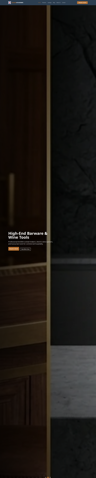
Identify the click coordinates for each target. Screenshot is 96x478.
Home (39, 2)
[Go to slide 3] (50, 477)
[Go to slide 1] (45, 477)
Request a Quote (82, 2)
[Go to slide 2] (47, 477)
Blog (54, 2)
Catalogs (49, 2)
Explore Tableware (26, 254)
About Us (59, 2)
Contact (63, 2)
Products (44, 2)
